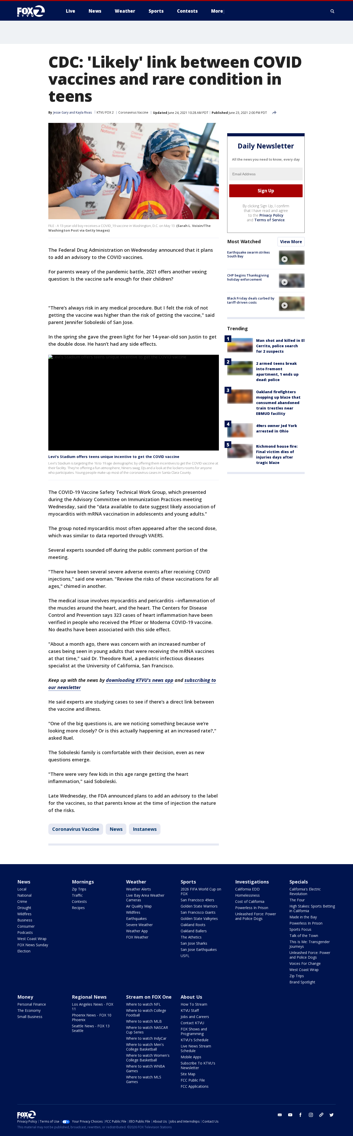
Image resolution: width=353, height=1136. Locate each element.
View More (291, 241)
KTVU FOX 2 (105, 112)
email (280, 1115)
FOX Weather (137, 937)
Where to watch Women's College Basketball (148, 1057)
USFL (185, 955)
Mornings (83, 882)
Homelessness (247, 895)
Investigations (252, 882)
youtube (290, 1115)
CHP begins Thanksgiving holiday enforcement (248, 277)
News (116, 829)
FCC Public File (193, 1080)
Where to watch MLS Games (143, 1079)
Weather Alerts (138, 889)
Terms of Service (269, 219)
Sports (188, 882)
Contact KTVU (192, 1022)
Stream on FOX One (149, 997)
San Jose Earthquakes (199, 949)
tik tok (321, 1115)
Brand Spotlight (302, 982)
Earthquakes (136, 918)
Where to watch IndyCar (146, 1038)
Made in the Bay (303, 916)
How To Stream (194, 1004)
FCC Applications (195, 1086)
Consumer (26, 926)
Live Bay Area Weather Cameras (145, 897)
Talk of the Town (303, 935)
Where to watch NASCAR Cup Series (147, 1030)
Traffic (77, 895)
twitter (331, 1115)
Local (21, 889)
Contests (79, 901)
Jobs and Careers (195, 1016)
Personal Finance (31, 1004)
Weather (136, 882)
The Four (297, 899)
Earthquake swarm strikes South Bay (248, 254)
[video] (292, 257)
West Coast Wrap (32, 938)
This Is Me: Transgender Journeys (309, 944)
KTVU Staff (190, 1010)
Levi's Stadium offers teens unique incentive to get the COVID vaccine (113, 456)
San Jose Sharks (194, 943)
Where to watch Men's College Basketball (145, 1047)
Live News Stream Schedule (196, 1048)
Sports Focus (300, 929)
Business (24, 920)
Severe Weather (139, 924)
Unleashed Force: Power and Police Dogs (255, 916)
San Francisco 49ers (197, 899)
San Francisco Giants (198, 912)
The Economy (29, 1010)
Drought (24, 907)
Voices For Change (305, 963)
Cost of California (249, 901)
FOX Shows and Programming (194, 1031)
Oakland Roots (193, 924)
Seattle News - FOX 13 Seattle (91, 1028)
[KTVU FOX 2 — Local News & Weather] (34, 11)
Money (25, 997)
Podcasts (25, 932)
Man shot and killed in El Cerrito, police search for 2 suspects (280, 346)
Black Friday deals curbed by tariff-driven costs (250, 300)
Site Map (188, 1073)
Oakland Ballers (194, 930)
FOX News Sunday (32, 944)
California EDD (247, 889)
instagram (311, 1115)
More (217, 11)
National (24, 895)
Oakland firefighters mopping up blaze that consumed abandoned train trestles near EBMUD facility (278, 403)
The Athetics (191, 937)
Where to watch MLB (144, 1021)
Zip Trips (79, 889)
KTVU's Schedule (195, 1039)
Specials (298, 882)
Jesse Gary (60, 112)
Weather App (137, 930)
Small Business (29, 1016)
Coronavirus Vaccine (133, 112)
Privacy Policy (271, 215)
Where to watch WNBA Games (145, 1068)
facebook (300, 1115)
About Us (191, 997)
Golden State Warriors (199, 906)
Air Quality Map (139, 906)
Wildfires (24, 913)
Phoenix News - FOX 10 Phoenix (91, 1017)
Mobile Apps (191, 1056)
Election (23, 951)
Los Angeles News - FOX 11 (92, 1006)
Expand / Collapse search (332, 11)
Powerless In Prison (251, 907)
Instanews (145, 829)
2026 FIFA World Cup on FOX (201, 891)
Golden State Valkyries (199, 918)
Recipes (78, 907)
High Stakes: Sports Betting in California (312, 908)
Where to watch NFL (143, 1004)
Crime (22, 901)
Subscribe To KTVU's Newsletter (198, 1065)
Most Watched (244, 241)
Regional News (89, 997)
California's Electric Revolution (305, 891)
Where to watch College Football (146, 1012)
